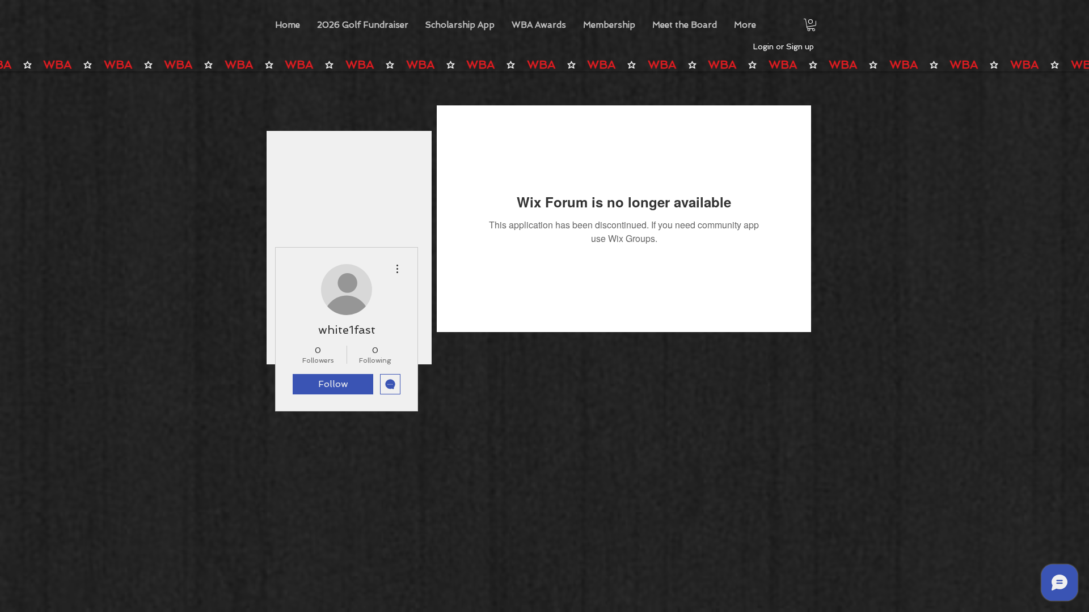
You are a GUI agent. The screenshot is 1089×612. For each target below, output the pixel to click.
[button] (539, 25)
